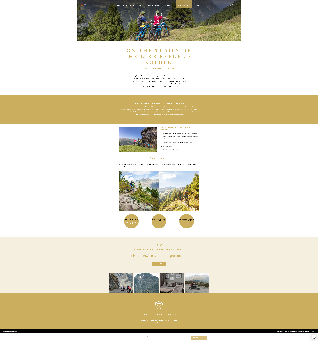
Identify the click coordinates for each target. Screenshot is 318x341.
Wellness (169, 5)
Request (195, 338)
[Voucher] (228, 5)
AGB (313, 331)
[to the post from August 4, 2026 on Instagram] (146, 283)
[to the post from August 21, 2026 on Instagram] (121, 283)
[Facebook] (157, 245)
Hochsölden (183, 5)
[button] (138, 139)
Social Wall (159, 264)
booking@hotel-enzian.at (159, 323)
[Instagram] (161, 245)
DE (82, 5)
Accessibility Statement (304, 331)
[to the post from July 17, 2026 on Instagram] (172, 283)
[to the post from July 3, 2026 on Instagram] (197, 283)
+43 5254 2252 (172, 320)
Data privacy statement (291, 331)
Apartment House (126, 5)
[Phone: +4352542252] (233, 5)
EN (85, 5)
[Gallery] (231, 5)
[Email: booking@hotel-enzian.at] (236, 5)
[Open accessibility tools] (314, 337)
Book (203, 338)
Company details (279, 331)
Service (197, 5)
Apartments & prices (150, 5)
